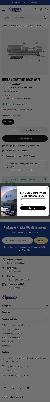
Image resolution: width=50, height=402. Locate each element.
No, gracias (33, 210)
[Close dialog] (47, 187)
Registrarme (33, 208)
